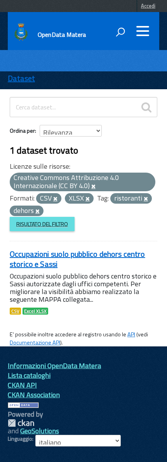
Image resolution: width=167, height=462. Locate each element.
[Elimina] (93, 186)
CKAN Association (34, 394)
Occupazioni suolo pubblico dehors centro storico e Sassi (77, 259)
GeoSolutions (39, 431)
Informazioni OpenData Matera (54, 365)
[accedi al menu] (142, 31)
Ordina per (22, 130)
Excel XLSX (35, 311)
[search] (146, 107)
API (131, 334)
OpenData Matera (62, 34)
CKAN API (22, 385)
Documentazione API (35, 342)
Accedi (148, 6)
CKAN (21, 423)
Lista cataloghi (29, 375)
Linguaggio (20, 439)
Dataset (21, 78)
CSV (15, 311)
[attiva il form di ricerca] (120, 31)
